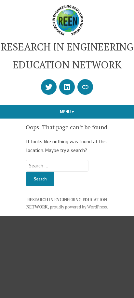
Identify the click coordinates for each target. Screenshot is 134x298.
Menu (78, 111)
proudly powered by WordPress (78, 207)
